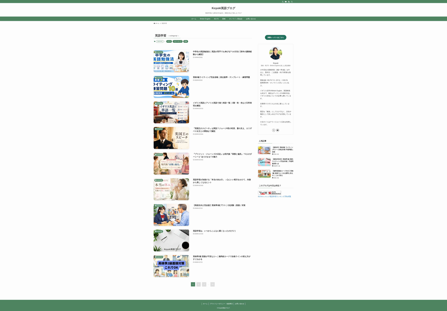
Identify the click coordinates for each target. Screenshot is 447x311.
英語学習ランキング (277, 196)
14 (212, 284)
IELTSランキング (264, 196)
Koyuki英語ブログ (223, 8)
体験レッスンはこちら (276, 37)
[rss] (288, 1)
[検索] (291, 1)
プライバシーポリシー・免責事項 (221, 304)
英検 (185, 41)
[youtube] (285, 1)
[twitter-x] (282, 1)
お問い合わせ (239, 304)
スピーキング (177, 41)
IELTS (169, 41)
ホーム (205, 304)
